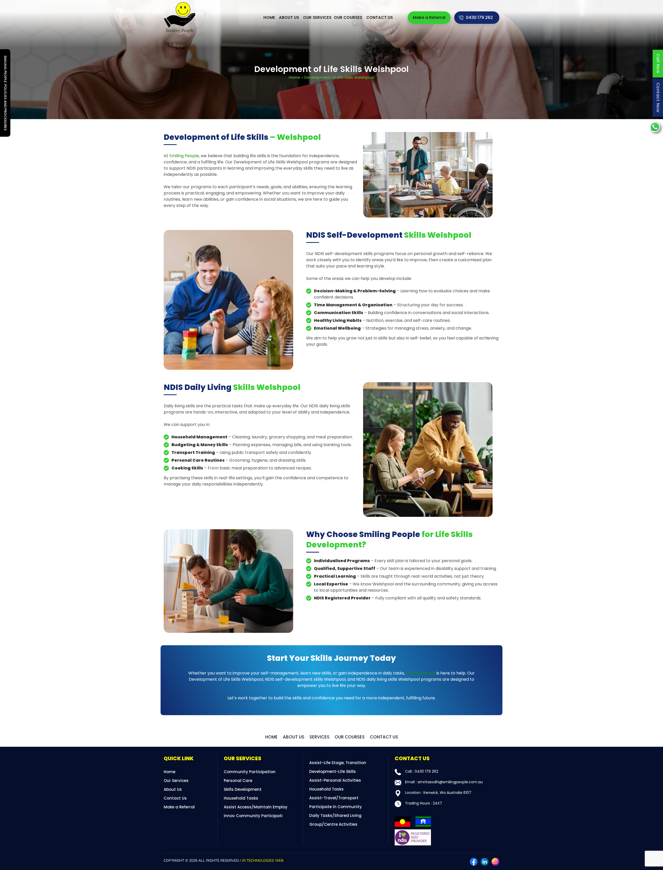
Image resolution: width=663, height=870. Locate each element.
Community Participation (250, 771)
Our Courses (348, 17)
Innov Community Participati (253, 815)
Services (319, 737)
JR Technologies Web (262, 860)
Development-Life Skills (332, 771)
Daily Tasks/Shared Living (335, 815)
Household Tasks (241, 798)
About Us (289, 17)
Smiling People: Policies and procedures (5, 92)
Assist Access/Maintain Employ (255, 807)
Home (269, 17)
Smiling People (184, 156)
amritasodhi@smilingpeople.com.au (450, 782)
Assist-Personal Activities (335, 780)
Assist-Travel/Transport (333, 798)
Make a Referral (429, 17)
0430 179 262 (479, 17)
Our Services (317, 17)
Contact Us (379, 17)
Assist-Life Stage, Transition (337, 762)
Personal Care (238, 780)
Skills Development (243, 789)
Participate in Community (335, 806)
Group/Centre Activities (333, 824)
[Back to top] (654, 861)
